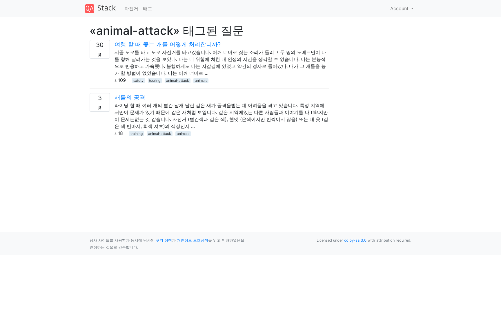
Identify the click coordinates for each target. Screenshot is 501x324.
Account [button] (400, 8)
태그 (147, 8)
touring (154, 80)
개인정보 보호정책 (192, 240)
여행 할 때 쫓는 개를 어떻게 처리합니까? (168, 44)
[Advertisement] (209, 177)
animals (201, 80)
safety (138, 80)
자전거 (131, 8)
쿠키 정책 (164, 240)
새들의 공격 (130, 97)
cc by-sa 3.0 (355, 240)
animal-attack (177, 80)
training (136, 133)
